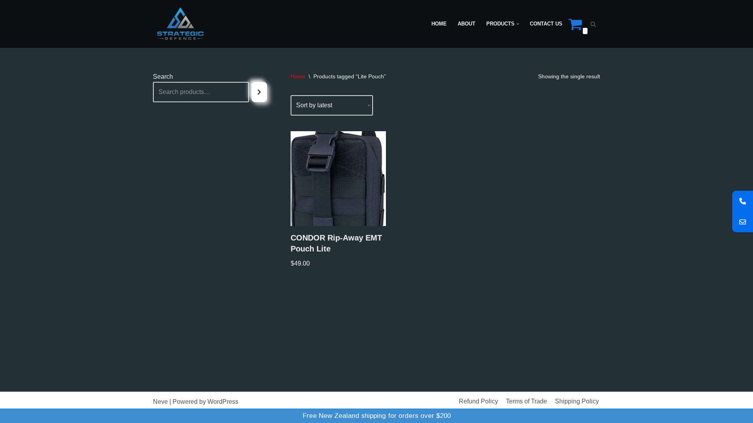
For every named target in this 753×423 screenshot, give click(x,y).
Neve (160, 401)
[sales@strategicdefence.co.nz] (742, 222)
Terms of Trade (526, 401)
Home (439, 24)
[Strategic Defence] (180, 24)
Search (163, 76)
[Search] (593, 24)
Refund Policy (478, 401)
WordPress (222, 401)
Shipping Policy (577, 401)
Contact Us (546, 24)
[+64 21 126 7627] (742, 201)
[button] (518, 24)
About (466, 24)
